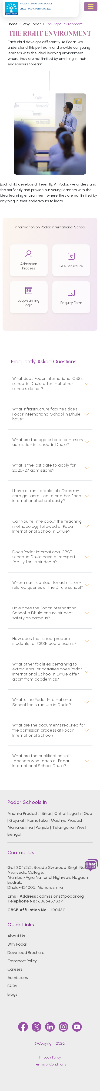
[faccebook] (23, 1027)
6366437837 (50, 901)
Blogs (12, 994)
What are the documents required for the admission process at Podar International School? (48, 730)
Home (12, 24)
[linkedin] (50, 1027)
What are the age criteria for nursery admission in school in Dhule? (47, 442)
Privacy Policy (50, 1057)
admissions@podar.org (61, 896)
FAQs (12, 986)
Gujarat (16, 820)
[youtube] (77, 1027)
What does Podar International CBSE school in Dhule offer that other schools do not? (47, 383)
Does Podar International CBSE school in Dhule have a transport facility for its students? (43, 557)
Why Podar (17, 944)
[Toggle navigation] (90, 6)
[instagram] (63, 1027)
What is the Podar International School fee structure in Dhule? (42, 702)
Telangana (63, 827)
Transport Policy (22, 960)
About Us (16, 935)
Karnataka (37, 820)
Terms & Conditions (50, 1064)
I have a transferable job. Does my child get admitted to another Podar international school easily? (47, 495)
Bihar (46, 813)
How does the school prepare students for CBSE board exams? (44, 641)
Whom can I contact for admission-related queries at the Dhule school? (47, 585)
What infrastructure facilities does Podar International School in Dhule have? (46, 414)
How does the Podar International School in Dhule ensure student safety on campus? (44, 613)
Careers (14, 969)
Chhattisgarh (67, 813)
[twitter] (36, 1027)
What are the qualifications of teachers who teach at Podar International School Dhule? (41, 760)
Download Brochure (25, 952)
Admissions (17, 977)
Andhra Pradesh (23, 813)
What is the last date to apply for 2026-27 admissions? (44, 468)
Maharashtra (20, 827)
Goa (88, 813)
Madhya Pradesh (67, 820)
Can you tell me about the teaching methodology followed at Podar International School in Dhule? (47, 526)
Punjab (42, 827)
